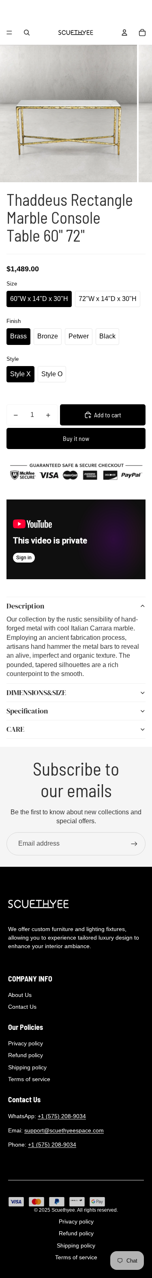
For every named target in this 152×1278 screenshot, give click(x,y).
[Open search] (27, 32)
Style (12, 359)
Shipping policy (27, 1067)
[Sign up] (134, 843)
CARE (15, 729)
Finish (13, 321)
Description (25, 606)
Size (11, 284)
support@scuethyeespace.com (64, 1130)
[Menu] (9, 32)
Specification (27, 711)
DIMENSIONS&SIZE (36, 692)
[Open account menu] (124, 32)
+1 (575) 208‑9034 (62, 1116)
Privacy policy (25, 1043)
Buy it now (76, 438)
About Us (20, 995)
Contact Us (22, 1006)
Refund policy (25, 1055)
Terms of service (29, 1079)
